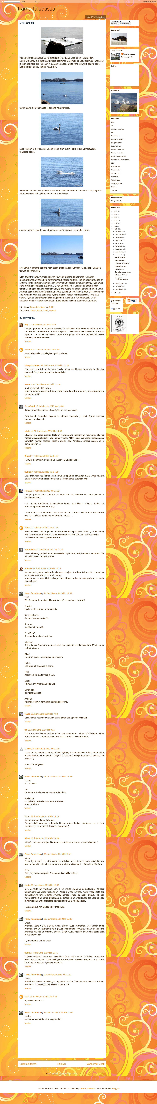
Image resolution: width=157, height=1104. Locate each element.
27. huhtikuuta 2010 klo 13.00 (49, 406)
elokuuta (118, 243)
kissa (39, 310)
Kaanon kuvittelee (117, 139)
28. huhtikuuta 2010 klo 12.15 (45, 749)
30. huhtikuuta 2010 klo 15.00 (45, 885)
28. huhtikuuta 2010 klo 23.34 (45, 838)
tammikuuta (119, 289)
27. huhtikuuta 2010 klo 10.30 (47, 384)
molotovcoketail (88, 1088)
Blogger (115, 1088)
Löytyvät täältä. (116, 201)
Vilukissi (114, 190)
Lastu (27, 885)
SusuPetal (30, 406)
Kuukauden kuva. (121, 266)
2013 (115, 220)
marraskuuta (119, 234)
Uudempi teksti (27, 1063)
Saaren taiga (115, 173)
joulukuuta (119, 231)
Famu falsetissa (36, 9)
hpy (26, 324)
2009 (115, 293)
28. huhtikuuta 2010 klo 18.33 (58, 776)
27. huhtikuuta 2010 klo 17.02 (45, 491)
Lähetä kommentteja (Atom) (64, 1073)
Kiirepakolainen (116, 143)
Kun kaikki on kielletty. (122, 263)
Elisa (27, 527)
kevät (33, 310)
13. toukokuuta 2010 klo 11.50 (58, 1012)
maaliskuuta (119, 283)
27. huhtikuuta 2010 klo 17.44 (44, 527)
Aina (112, 122)
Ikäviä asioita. (119, 269)
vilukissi (29, 431)
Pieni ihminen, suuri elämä (120, 160)
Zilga (27, 456)
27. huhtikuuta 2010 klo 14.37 (44, 456)
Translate (127, 23)
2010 (115, 229)
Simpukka (30, 549)
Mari (27, 996)
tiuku (27, 472)
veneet (52, 310)
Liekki (28, 749)
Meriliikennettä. (120, 257)
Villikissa (114, 187)
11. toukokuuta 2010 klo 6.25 (43, 996)
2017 (115, 211)
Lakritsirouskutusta (117, 149)
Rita (112, 163)
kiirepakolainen (32, 365)
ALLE (113, 126)
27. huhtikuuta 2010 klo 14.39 (44, 472)
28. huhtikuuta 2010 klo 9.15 (41, 730)
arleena (28, 568)
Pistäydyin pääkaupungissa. (121, 278)
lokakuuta (118, 237)
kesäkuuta (119, 249)
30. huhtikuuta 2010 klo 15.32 (58, 919)
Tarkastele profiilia (127, 57)
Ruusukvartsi (115, 170)
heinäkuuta (119, 246)
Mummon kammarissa (118, 156)
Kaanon (28, 384)
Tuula (27, 714)
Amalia (28, 349)
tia (26, 730)
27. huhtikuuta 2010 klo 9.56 (45, 349)
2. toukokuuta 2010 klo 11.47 (57, 975)
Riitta (27, 838)
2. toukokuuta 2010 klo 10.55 (44, 953)
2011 (115, 226)
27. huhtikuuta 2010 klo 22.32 (58, 593)
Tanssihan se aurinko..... (123, 272)
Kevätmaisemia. (120, 260)
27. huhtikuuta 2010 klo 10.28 (55, 365)
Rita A (28, 491)
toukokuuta (119, 252)
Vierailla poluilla (116, 183)
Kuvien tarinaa (116, 146)
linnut (45, 310)
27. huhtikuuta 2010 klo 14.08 (48, 431)
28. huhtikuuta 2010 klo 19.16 (45, 816)
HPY (112, 132)
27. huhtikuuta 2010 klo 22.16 (47, 568)
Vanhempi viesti (95, 1063)
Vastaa (28, 341)
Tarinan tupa (115, 180)
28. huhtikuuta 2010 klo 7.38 (44, 714)
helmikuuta (119, 286)
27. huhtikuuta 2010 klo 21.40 (49, 549)
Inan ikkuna (115, 136)
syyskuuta (119, 240)
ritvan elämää (115, 166)
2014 (115, 217)
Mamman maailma (117, 153)
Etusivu (61, 1063)
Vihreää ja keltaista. (121, 275)
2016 (115, 214)
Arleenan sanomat (117, 129)
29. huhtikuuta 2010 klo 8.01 (57, 854)
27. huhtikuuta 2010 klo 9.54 (42, 324)
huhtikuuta (119, 255)
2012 (115, 223)
